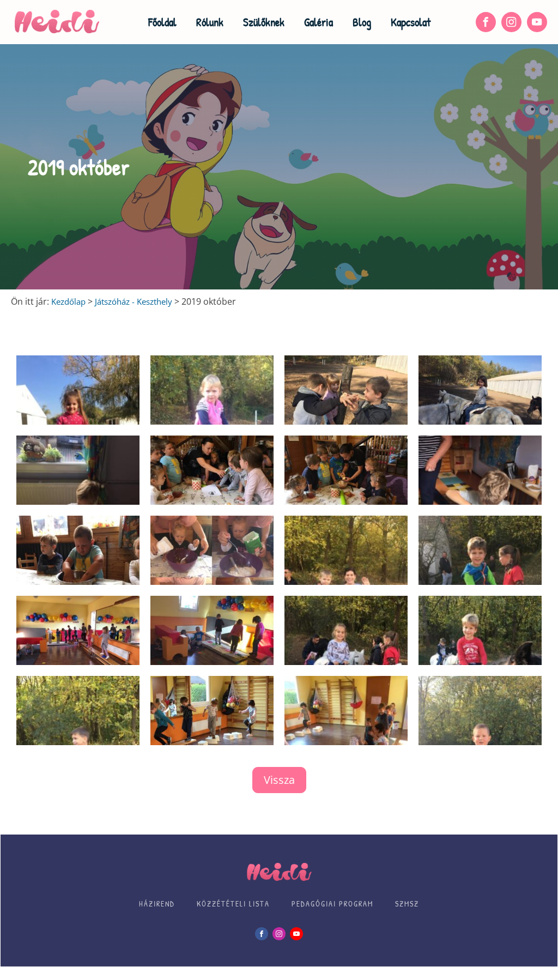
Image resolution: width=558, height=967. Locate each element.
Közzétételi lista (233, 903)
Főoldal (162, 22)
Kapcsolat (410, 22)
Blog (362, 22)
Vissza (279, 779)
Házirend (157, 903)
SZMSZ (407, 903)
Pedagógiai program (332, 903)
